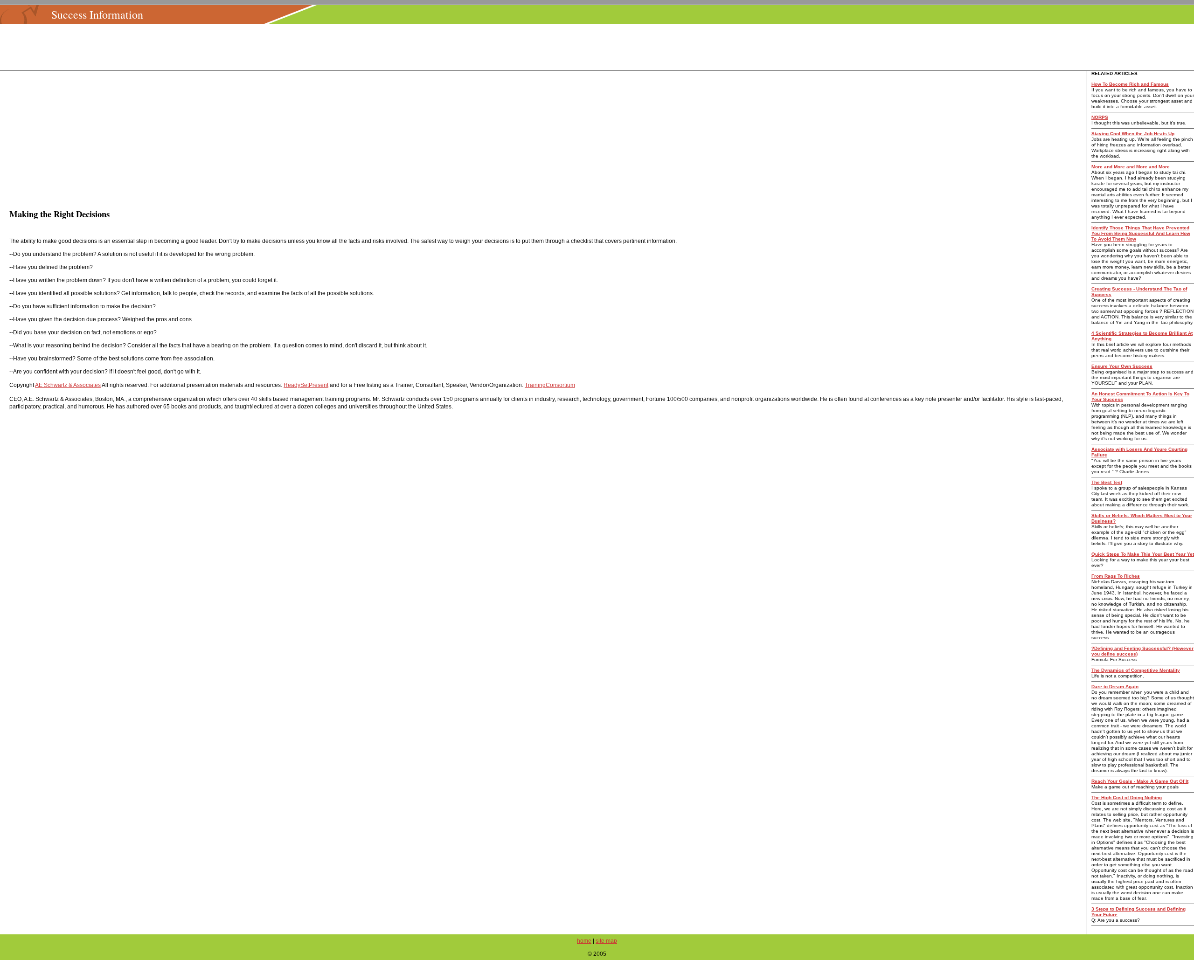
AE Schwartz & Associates (68, 385)
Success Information (97, 14)
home (584, 941)
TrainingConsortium (550, 385)
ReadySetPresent (306, 385)
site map (606, 941)
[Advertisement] (600, 47)
